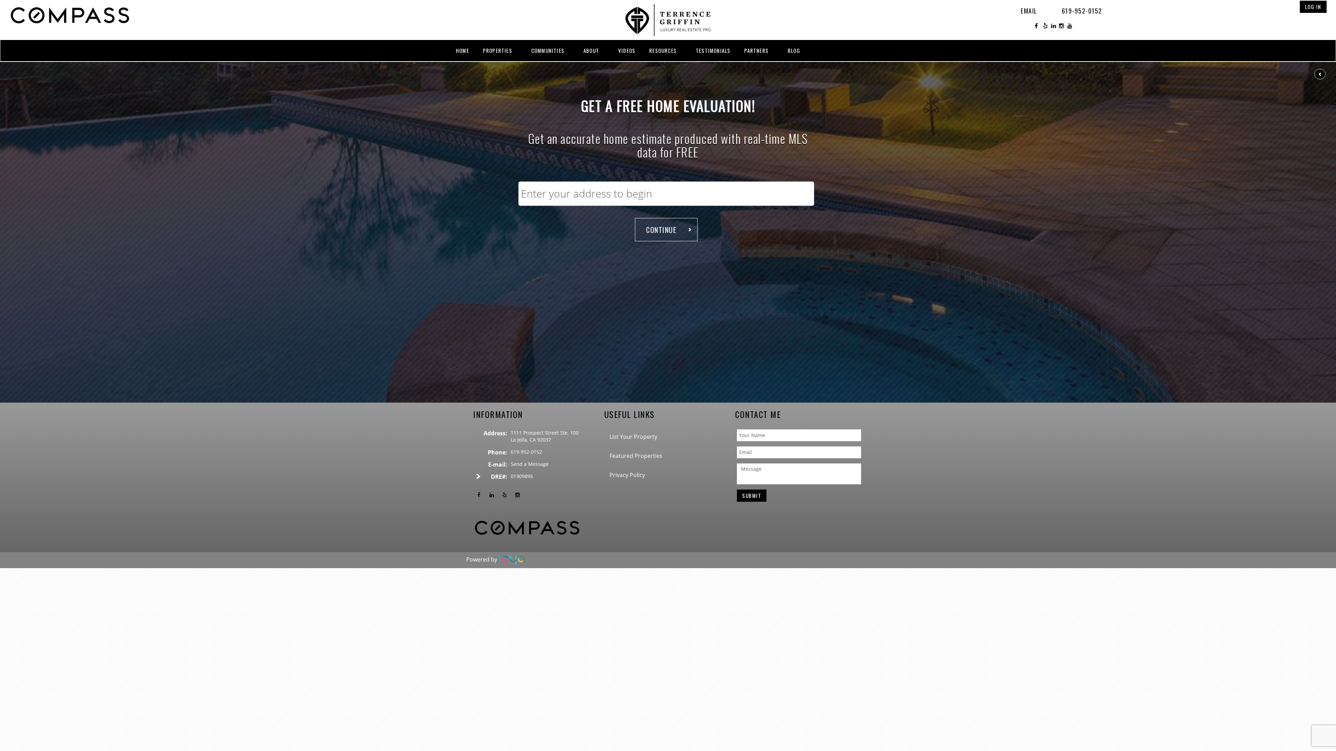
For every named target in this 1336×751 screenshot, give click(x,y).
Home (462, 50)
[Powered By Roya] (512, 560)
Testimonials (713, 50)
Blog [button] (794, 50)
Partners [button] (756, 50)
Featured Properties (636, 456)
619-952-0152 (1082, 10)
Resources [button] (663, 50)
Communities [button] (547, 50)
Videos (626, 50)
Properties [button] (497, 50)
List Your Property (633, 437)
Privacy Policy (627, 475)
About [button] (591, 50)
